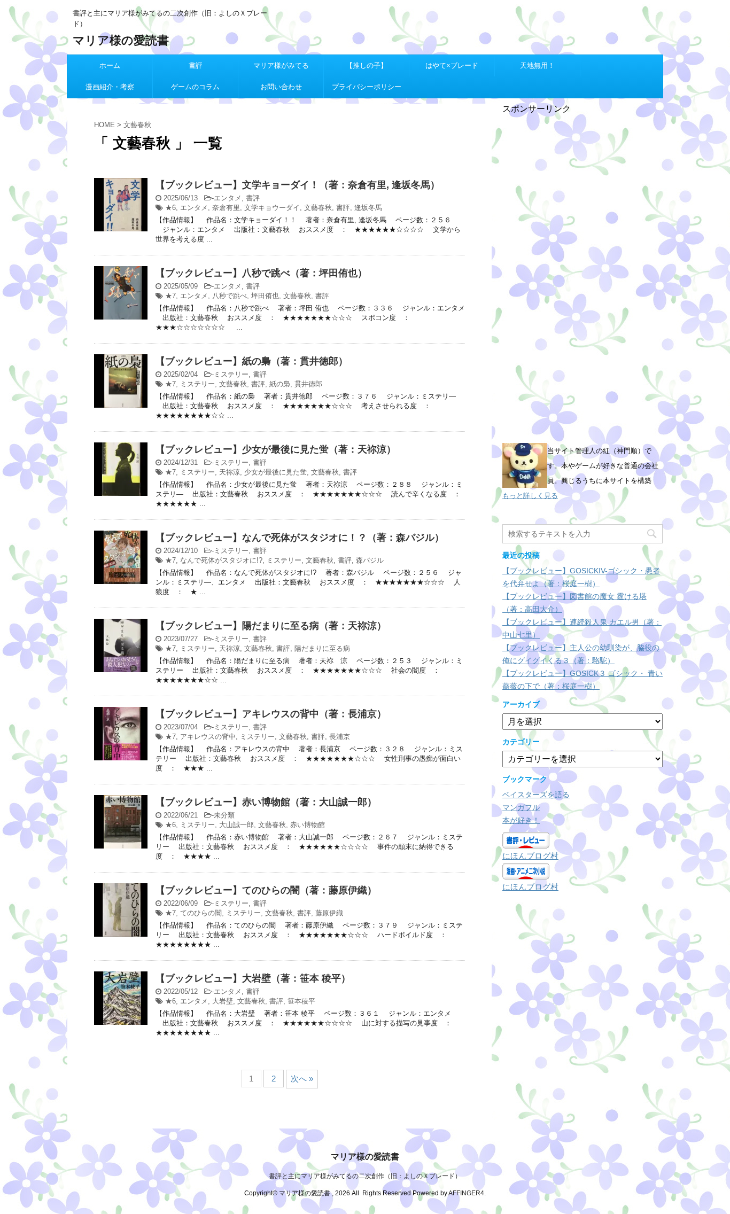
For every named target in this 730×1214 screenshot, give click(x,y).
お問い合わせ (281, 87)
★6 (170, 208)
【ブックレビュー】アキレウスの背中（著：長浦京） (271, 714)
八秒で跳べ (229, 296)
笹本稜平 (301, 1001)
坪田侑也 (265, 296)
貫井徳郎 (308, 384)
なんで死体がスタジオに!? (221, 560)
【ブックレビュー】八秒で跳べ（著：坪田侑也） (261, 273)
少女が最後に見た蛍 (275, 472)
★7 (170, 296)
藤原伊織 (329, 913)
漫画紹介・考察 (110, 87)
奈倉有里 (226, 208)
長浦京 (339, 737)
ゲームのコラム (195, 87)
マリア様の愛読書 (121, 40)
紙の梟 (279, 384)
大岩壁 (222, 1001)
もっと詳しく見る (530, 496)
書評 (196, 65)
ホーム (109, 65)
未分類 (224, 815)
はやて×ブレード (451, 65)
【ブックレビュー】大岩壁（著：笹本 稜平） (253, 978)
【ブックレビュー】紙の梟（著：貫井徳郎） (252, 361)
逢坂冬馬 (368, 208)
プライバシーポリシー (366, 87)
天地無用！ (537, 65)
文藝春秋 (318, 208)
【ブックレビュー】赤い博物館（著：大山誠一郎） (266, 802)
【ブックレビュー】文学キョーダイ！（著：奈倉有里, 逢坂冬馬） (298, 185)
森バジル (370, 560)
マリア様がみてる (281, 65)
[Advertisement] (582, 275)
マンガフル (521, 807)
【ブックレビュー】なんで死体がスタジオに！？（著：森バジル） (300, 537)
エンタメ (228, 198)
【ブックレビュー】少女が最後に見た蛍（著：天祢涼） (276, 449)
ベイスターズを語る (536, 794)
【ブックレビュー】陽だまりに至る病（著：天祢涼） (271, 625)
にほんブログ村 (530, 855)
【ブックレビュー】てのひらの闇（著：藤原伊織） (266, 890)
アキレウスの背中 (208, 737)
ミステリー (231, 374)
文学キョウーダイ (272, 208)
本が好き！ (521, 820)
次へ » (302, 1078)
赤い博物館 (307, 825)
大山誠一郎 (236, 825)
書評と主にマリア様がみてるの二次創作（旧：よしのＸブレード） (365, 1176)
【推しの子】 (366, 65)
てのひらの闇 (201, 913)
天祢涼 (229, 472)
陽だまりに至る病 (322, 648)
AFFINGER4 (466, 1193)
